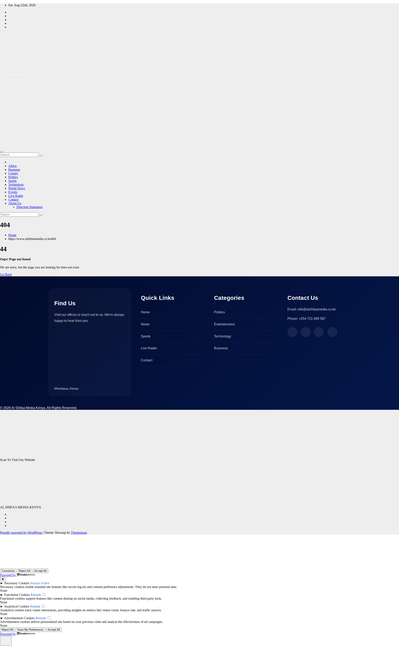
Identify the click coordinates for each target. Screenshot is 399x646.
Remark (36, 595)
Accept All (40, 570)
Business (14, 169)
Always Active (39, 583)
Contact (13, 199)
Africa (12, 166)
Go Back (6, 274)
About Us (14, 203)
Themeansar (79, 532)
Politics (13, 177)
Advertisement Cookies (19, 618)
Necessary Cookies (16, 583)
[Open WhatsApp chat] (13, 563)
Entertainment (224, 324)
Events (12, 192)
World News (16, 188)
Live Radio (15, 196)
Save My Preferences (30, 629)
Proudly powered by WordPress (21, 532)
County (13, 173)
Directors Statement (29, 207)
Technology (16, 184)
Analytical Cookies (16, 606)
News (145, 324)
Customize (8, 570)
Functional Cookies (17, 595)
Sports (12, 181)
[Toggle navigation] (1, 151)
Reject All (24, 570)
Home (12, 235)
